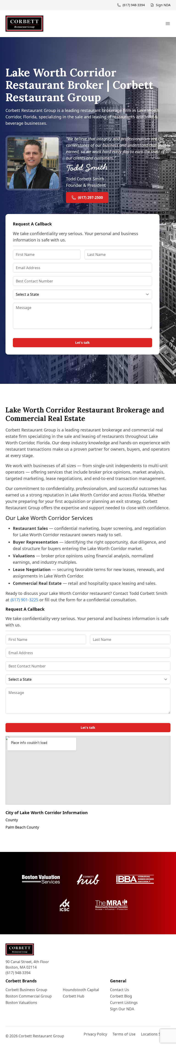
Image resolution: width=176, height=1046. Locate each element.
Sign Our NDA (122, 1008)
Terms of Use (124, 1034)
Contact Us (119, 989)
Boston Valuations (21, 1002)
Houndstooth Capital (81, 989)
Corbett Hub (73, 996)
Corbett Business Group (26, 989)
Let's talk (82, 342)
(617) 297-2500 (90, 197)
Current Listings (124, 1002)
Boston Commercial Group (29, 996)
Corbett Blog (121, 996)
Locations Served (155, 1034)
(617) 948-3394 (18, 972)
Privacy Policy (95, 1034)
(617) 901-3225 (24, 599)
